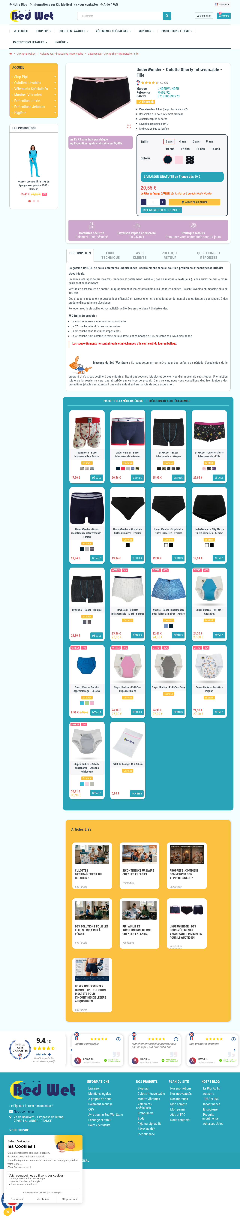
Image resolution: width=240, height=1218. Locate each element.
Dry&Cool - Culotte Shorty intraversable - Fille (209, 454)
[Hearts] (204, 468)
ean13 (141, 96)
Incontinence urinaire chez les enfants (138, 872)
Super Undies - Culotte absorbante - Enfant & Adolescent (87, 768)
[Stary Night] (209, 468)
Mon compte (178, 1104)
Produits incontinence (210, 1116)
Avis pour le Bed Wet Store (105, 1115)
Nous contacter (87, 4)
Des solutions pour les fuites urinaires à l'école (91, 930)
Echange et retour (99, 1120)
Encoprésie (210, 1109)
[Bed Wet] (31, 15)
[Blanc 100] (166, 545)
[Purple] (214, 468)
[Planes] (168, 468)
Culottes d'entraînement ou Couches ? (88, 874)
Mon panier (177, 1109)
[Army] (164, 468)
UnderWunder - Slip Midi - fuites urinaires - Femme (168, 531)
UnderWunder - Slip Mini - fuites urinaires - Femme (127, 531)
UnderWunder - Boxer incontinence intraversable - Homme (87, 533)
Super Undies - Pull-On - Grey (168, 687)
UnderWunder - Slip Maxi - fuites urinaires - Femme (209, 531)
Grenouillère (145, 1113)
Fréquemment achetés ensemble (169, 401)
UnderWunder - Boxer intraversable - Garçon (127, 454)
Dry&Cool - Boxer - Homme (87, 609)
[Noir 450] (128, 545)
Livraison (94, 1088)
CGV (91, 1109)
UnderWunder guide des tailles (161, 210)
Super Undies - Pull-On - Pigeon (209, 689)
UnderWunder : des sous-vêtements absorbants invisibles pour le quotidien (186, 932)
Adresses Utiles (213, 1124)
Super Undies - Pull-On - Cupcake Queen (127, 689)
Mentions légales (99, 1094)
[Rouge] (123, 468)
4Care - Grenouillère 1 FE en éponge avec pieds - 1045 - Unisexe (34, 185)
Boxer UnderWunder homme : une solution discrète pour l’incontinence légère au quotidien (90, 993)
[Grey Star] (173, 468)
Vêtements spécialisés (144, 1106)
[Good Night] (82, 468)
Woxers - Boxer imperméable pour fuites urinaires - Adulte (168, 611)
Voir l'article (81, 886)
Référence (143, 92)
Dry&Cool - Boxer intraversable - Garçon (168, 454)
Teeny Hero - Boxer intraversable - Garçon (86, 454)
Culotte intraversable (151, 1094)
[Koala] (92, 468)
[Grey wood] (92, 784)
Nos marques (179, 1099)
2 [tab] (34, 201)
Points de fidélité (99, 1125)
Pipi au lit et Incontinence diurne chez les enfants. (136, 930)
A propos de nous (99, 1099)
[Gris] (128, 468)
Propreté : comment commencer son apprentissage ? (184, 874)
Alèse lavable (146, 1129)
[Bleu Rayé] (92, 549)
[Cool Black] (84, 622)
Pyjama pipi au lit (149, 1124)
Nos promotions (180, 1088)
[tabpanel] (33, 167)
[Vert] (87, 703)
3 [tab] (38, 201)
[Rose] (92, 703)
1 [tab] (29, 201)
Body (141, 1118)
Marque (141, 89)
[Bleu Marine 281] (118, 468)
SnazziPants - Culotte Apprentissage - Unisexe (87, 689)
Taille (144, 142)
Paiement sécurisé (100, 1104)
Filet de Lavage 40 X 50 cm (127, 764)
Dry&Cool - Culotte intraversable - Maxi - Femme (127, 611)
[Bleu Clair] (82, 703)
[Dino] (178, 468)
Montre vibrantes (149, 1099)
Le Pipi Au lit (211, 1088)
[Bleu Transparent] (166, 626)
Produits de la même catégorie (123, 401)
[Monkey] (132, 468)
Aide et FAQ (177, 1115)
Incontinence (146, 1134)
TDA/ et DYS (211, 1099)
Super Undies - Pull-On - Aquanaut (209, 611)
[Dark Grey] (89, 622)
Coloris (145, 158)
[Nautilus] (87, 468)
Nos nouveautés (181, 1094)
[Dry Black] (159, 468)
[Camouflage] (137, 468)
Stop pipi (143, 1088)
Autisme (208, 1094)
